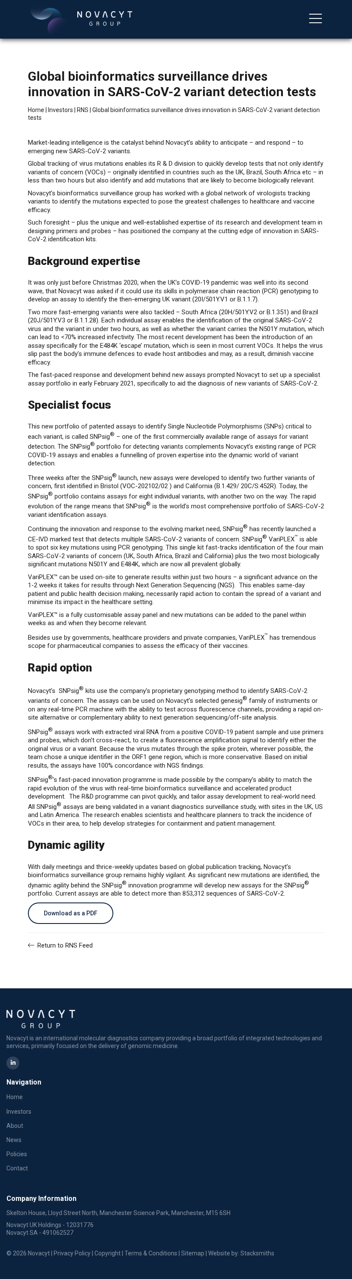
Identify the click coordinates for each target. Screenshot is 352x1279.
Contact (17, 1168)
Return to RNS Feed (64, 945)
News (13, 1139)
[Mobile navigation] (315, 19)
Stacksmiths (257, 1253)
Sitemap (192, 1253)
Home (36, 109)
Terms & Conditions (150, 1253)
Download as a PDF (70, 913)
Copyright (107, 1253)
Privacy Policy (72, 1253)
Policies (16, 1154)
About (15, 42)
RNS (82, 109)
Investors (60, 109)
